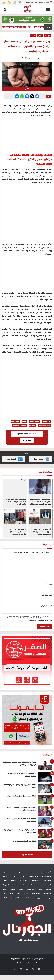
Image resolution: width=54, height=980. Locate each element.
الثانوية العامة (35, 880)
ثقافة (40, 889)
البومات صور (47, 880)
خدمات (13, 889)
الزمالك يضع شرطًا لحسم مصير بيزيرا (24, 841)
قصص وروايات (40, 898)
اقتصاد (22, 876)
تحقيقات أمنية (15, 421)
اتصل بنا (35, 963)
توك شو (48, 889)
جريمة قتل (32, 425)
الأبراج (13, 876)
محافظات (27, 898)
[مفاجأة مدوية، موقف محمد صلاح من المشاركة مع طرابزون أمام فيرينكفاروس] (45, 765)
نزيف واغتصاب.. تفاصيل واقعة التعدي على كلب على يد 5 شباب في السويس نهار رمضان (40, 501)
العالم (40, 36)
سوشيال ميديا (36, 893)
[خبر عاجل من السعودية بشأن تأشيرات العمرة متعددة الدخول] (45, 822)
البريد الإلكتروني (46, 595)
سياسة (18, 893)
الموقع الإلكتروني (46, 606)
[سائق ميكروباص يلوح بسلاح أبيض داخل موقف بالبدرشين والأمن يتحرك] (15, 486)
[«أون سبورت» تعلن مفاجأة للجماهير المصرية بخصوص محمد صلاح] (45, 811)
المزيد (49, 885)
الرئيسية (47, 36)
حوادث (21, 889)
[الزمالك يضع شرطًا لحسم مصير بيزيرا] (45, 844)
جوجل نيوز (38, 459)
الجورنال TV (23, 880)
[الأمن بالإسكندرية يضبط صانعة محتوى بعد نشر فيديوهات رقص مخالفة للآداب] (40, 516)
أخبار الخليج (30, 872)
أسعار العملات (7, 872)
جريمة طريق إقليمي (44, 425)
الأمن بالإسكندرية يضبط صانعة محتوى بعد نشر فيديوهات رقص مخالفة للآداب (40, 531)
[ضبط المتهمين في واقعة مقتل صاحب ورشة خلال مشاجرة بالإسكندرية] (15, 516)
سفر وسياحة (47, 893)
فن (50, 898)
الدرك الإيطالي (46, 421)
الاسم (49, 584)
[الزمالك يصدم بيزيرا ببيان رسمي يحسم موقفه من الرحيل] (45, 788)
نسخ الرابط (27, 441)
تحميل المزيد (27, 854)
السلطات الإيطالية (34, 421)
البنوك (5, 876)
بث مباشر (39, 885)
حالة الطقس (30, 889)
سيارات (26, 893)
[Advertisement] (27, 214)
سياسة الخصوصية (22, 963)
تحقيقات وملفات (27, 885)
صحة (11, 893)
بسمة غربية (46, 58)
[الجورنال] (27, 9)
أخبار (39, 872)
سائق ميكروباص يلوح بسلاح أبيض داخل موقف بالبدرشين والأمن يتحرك (16, 501)
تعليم (15, 885)
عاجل (33, 36)
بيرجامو (24, 421)
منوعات (5, 898)
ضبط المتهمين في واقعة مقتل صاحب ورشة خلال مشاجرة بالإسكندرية (17, 531)
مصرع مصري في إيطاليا (19, 425)
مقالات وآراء (16, 898)
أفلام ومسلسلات (33, 876)
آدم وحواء (47, 872)
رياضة (5, 889)
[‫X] (32, 96)
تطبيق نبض (11, 459)
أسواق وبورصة (46, 876)
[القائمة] (49, 10)
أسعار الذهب (18, 872)
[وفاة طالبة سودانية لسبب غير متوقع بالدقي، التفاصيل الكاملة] (45, 777)
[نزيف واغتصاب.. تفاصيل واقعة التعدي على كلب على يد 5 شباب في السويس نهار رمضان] (40, 486)
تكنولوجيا (6, 885)
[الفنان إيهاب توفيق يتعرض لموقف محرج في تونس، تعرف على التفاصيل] (45, 833)
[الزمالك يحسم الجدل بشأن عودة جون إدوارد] (45, 799)
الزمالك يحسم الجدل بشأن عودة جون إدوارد (21, 796)
